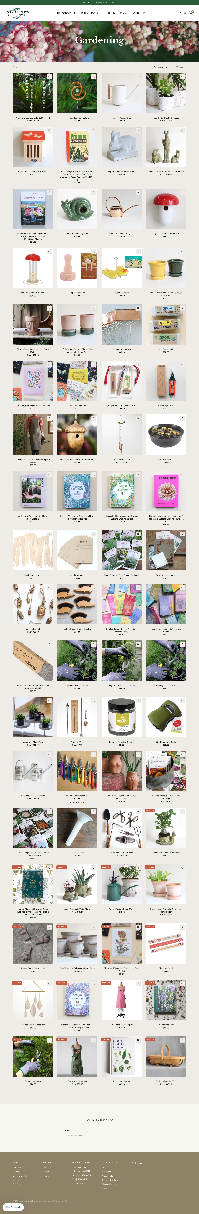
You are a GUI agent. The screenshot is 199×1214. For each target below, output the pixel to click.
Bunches (17, 1167)
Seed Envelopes (77, 575)
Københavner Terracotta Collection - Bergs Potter (166, 910)
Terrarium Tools (77, 742)
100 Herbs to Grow (166, 1025)
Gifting (16, 1180)
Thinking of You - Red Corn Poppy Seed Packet (121, 969)
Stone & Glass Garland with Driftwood (33, 118)
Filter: (15, 67)
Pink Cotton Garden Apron (121, 1025)
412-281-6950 (78, 1183)
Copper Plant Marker (121, 349)
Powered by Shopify (62, 1201)
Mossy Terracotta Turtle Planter (77, 909)
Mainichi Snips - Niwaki (77, 685)
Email (67, 1130)
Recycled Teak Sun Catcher (77, 118)
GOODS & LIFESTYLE (116, 13)
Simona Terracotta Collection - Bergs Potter (33, 350)
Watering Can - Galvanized (33, 796)
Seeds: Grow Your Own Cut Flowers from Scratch (33, 517)
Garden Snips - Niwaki (166, 406)
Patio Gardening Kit (165, 349)
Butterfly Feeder (122, 293)
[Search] (179, 13)
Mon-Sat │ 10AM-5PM (82, 1175)
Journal (45, 1176)
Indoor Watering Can (122, 118)
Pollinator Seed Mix (77, 406)
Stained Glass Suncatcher (33, 1025)
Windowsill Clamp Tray (33, 742)
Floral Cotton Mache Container (166, 118)
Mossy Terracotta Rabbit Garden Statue (166, 171)
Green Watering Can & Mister (122, 909)
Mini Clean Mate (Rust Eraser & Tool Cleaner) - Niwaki (33, 686)
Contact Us (107, 1188)
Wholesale (106, 1171)
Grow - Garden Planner (166, 575)
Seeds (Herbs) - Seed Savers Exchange (122, 575)
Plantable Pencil (166, 968)
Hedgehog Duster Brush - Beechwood (77, 629)
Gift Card (17, 1184)
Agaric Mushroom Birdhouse (166, 233)
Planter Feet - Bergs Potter (33, 968)
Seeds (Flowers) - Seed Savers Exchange (166, 797)
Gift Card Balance (109, 1184)
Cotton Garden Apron (77, 1081)
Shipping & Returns (110, 1180)
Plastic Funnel (77, 852)
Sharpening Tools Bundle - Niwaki (121, 406)
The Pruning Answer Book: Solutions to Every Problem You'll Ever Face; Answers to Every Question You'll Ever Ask (77, 175)
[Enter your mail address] (131, 1135)
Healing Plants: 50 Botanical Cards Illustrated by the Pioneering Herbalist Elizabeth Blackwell (33, 912)
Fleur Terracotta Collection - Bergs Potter (77, 968)
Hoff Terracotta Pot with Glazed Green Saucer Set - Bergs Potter (77, 350)
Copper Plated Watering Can (121, 233)
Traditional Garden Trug (166, 1081)
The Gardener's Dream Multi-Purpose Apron (33, 460)
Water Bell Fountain (165, 459)
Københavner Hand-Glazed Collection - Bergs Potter (166, 294)
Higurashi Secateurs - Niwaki (122, 685)
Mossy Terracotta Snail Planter (166, 852)
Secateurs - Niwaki (33, 1081)
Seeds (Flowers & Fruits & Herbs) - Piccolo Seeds (121, 630)
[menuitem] (67, 13)
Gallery (45, 1171)
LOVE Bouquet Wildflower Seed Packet (33, 406)
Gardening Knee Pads (166, 742)
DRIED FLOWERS (90, 13)
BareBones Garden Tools (122, 852)
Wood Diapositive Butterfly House (33, 171)
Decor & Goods (20, 1176)
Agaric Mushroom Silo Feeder (33, 293)
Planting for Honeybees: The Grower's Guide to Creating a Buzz (121, 517)
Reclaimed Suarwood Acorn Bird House (77, 459)
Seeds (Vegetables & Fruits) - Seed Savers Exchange (33, 853)
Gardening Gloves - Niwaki (166, 685)
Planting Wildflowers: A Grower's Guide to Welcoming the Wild (77, 517)
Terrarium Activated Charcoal (121, 742)
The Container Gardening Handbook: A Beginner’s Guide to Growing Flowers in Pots (166, 519)
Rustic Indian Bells (33, 629)
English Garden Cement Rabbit (121, 171)
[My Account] (185, 13)
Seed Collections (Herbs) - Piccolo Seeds (166, 630)
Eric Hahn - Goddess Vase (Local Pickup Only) (121, 797)
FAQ (104, 1167)
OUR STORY (139, 13)
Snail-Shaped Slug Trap (77, 233)
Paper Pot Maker (77, 293)
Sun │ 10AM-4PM (80, 1179)
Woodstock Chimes (121, 459)
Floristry (16, 1171)
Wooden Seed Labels (33, 575)
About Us (46, 1167)
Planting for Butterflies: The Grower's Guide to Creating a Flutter (77, 1026)
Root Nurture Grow (121, 1081)
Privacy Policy (108, 1176)
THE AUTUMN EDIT (67, 13)
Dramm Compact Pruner (77, 796)
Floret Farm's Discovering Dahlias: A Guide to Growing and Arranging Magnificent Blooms (33, 236)
